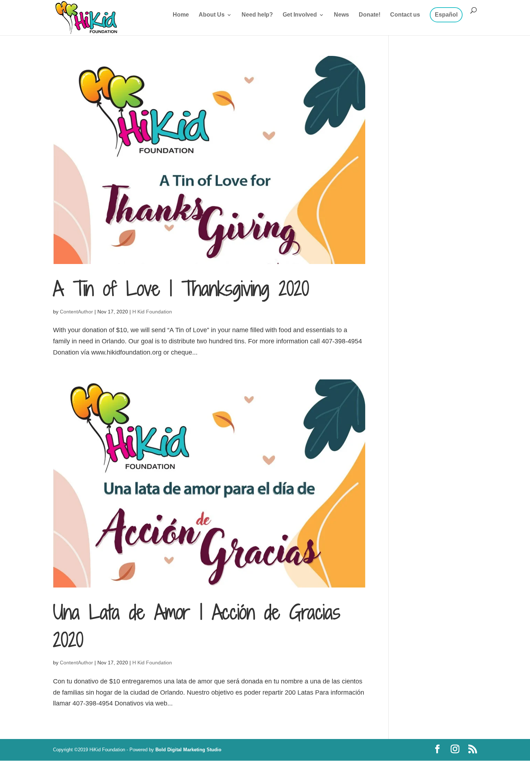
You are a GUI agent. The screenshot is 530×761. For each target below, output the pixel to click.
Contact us (405, 15)
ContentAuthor (76, 311)
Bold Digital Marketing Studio (188, 749)
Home (181, 15)
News (341, 15)
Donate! (369, 15)
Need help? (257, 15)
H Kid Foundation (152, 311)
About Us (212, 15)
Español (446, 15)
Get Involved (300, 15)
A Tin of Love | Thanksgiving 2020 (181, 288)
